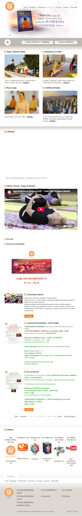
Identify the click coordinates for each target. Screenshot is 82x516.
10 (54, 416)
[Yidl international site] (11, 458)
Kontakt (69, 511)
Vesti (25, 7)
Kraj (65, 416)
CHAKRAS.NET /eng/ (35, 439)
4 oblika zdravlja (52, 88)
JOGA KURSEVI (65, 42)
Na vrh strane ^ (11, 476)
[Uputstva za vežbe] (60, 77)
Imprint (75, 511)
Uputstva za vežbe (53, 52)
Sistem (66, 7)
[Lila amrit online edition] (47, 455)
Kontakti (33, 7)
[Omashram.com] (59, 458)
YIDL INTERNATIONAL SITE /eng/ (10, 440)
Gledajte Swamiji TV (23, 458)
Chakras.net (34, 459)
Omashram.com (59, 461)
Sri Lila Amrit (45, 496)
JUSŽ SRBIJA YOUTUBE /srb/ (71, 439)
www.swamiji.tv (67, 490)
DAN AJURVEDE (32, 371)
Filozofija (73, 7)
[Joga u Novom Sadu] (22, 77)
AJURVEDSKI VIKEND (35, 294)
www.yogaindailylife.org (49, 490)
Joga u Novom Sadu (15, 52)
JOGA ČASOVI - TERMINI (37, 42)
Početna (51, 7)
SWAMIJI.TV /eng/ (23, 438)
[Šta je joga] (22, 113)
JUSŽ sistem (66, 496)
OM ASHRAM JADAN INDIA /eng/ (59, 440)
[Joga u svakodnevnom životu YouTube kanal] (71, 455)
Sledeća (59, 416)
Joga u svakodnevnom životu (10, 7)
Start (16, 416)
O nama (58, 7)
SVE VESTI (71, 416)
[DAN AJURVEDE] (14, 382)
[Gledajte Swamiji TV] (23, 455)
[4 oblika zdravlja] (60, 113)
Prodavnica (42, 7)
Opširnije (29, 316)
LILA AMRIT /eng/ (47, 438)
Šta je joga (11, 88)
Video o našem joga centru (9, 42)
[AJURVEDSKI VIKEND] (14, 298)
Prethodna (23, 416)
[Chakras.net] (35, 455)
